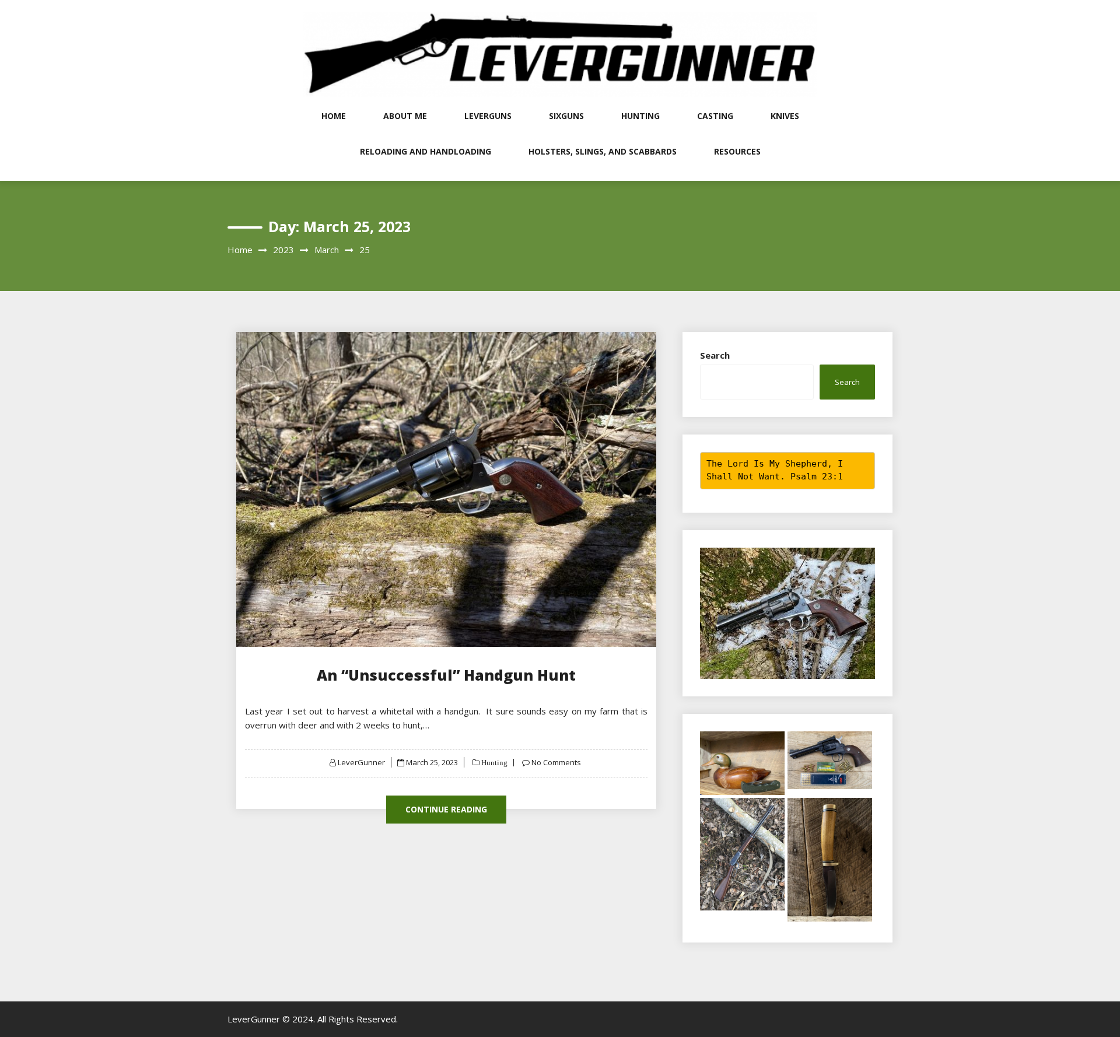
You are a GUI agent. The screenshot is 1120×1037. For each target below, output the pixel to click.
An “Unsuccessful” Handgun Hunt (446, 675)
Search (715, 355)
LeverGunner (361, 762)
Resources (737, 151)
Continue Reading (446, 809)
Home (333, 115)
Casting (715, 115)
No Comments (556, 762)
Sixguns (566, 115)
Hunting (640, 115)
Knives (785, 115)
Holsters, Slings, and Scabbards (602, 151)
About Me (405, 115)
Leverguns (488, 115)
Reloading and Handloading (425, 151)
